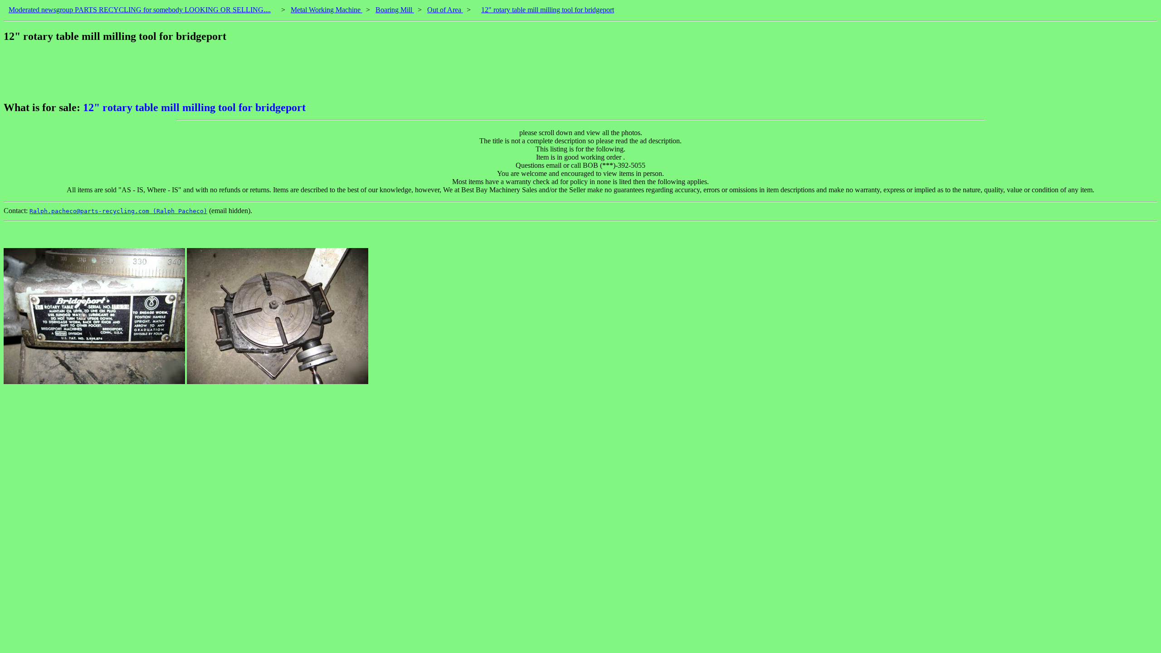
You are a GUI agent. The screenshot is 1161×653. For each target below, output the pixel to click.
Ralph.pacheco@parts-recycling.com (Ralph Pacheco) (118, 211)
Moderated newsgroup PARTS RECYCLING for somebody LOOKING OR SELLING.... (140, 10)
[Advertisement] (169, 72)
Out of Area (445, 10)
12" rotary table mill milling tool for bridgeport (547, 10)
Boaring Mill (395, 10)
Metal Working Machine (326, 10)
